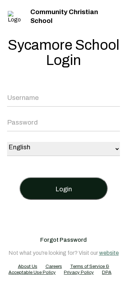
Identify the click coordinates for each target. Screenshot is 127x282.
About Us (27, 266)
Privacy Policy (79, 272)
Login (63, 189)
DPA (106, 272)
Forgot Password (63, 240)
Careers (54, 266)
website (109, 253)
